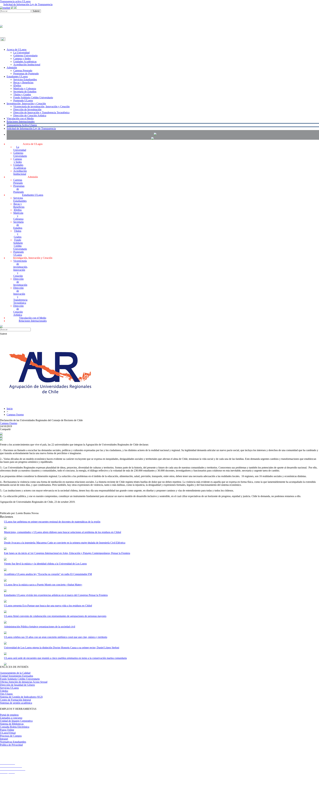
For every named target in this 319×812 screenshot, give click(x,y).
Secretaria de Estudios (24, 91)
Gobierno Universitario (25, 55)
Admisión (12, 67)
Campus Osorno (15, 414)
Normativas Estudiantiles (13, 741)
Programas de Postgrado (26, 73)
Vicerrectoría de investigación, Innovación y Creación (41, 106)
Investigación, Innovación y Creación (26, 103)
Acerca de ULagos (16, 49)
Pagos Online (7, 729)
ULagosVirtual (8, 732)
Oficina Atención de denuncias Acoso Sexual (23, 681)
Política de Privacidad (11, 744)
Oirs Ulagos (6, 693)
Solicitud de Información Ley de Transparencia (28, 4)
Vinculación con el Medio (20, 118)
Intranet (4, 738)
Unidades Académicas (25, 61)
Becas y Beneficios (23, 82)
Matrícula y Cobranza (24, 88)
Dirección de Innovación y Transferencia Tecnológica (41, 112)
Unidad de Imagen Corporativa (16, 720)
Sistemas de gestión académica (16, 702)
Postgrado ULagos (23, 100)
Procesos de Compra (11, 735)
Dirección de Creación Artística (29, 115)
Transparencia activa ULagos (15, 1)
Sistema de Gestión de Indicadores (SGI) (21, 696)
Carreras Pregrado (22, 70)
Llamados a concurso (11, 717)
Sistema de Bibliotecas (12, 723)
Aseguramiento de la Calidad (15, 672)
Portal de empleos (9, 714)
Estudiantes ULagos (17, 76)
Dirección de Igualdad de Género (17, 684)
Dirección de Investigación (27, 109)
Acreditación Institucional (26, 64)
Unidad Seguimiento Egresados (16, 675)
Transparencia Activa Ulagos (22, 125)
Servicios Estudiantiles (25, 79)
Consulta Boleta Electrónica (14, 726)
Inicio (10, 408)
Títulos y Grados (22, 94)
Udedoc (4, 690)
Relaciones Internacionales (21, 121)
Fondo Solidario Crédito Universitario (33, 97)
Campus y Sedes (22, 58)
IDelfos (17, 85)
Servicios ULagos (9, 687)
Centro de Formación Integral (15, 699)
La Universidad (21, 52)
